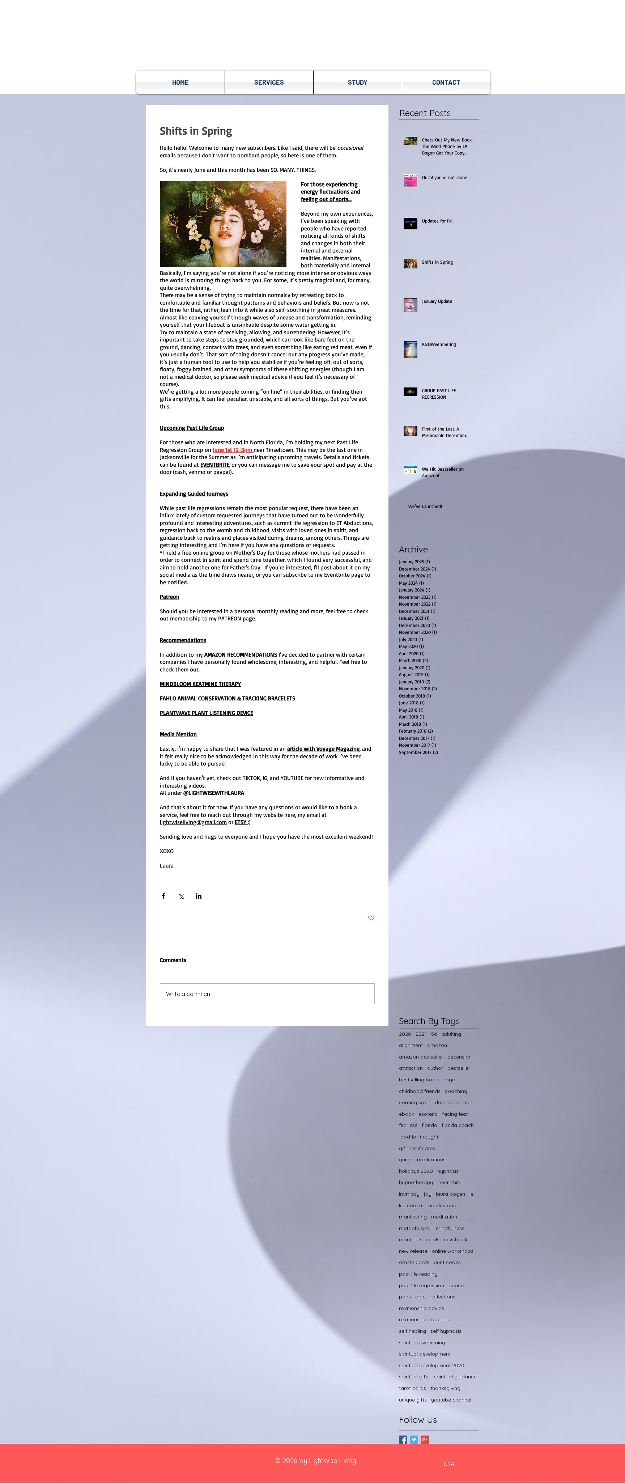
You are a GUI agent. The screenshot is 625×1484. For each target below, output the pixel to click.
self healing (412, 1331)
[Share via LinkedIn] (198, 895)
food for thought (418, 1136)
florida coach (458, 1125)
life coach (410, 1205)
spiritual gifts (414, 1376)
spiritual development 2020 (431, 1365)
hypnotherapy (416, 1182)
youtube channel (451, 1399)
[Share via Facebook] (163, 895)
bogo (448, 1079)
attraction (411, 1068)
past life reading (418, 1274)
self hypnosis (446, 1331)
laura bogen (450, 1194)
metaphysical (415, 1228)
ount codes (447, 1262)
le (471, 1194)
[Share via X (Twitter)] (181, 895)
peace (456, 1285)
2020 (405, 1034)
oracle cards (414, 1262)
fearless (408, 1125)
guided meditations (422, 1159)
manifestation (442, 1205)
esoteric (428, 1114)
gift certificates (417, 1148)
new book (455, 1239)
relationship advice (421, 1308)
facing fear (455, 1114)
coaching (456, 1091)
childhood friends (420, 1091)
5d (434, 1034)
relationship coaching (425, 1319)
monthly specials (419, 1239)
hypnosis (448, 1171)
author (435, 1068)
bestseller (458, 1068)
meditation (444, 1216)
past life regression (421, 1285)
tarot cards (412, 1388)
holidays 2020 (416, 1171)
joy (427, 1194)
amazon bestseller (421, 1056)
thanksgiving (445, 1388)
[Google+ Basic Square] (425, 1440)
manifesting (413, 1216)
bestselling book (418, 1079)
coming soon (414, 1102)
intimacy (409, 1194)
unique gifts (413, 1399)
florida (429, 1125)
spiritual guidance (455, 1376)
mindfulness (450, 1228)
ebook (406, 1114)
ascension (459, 1056)
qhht (420, 1296)
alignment (411, 1045)
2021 (421, 1034)
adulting (451, 1034)
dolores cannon (453, 1102)
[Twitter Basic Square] (414, 1440)
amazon (437, 1045)
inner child (449, 1182)
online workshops (452, 1251)
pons (405, 1296)
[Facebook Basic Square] (403, 1440)
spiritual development (425, 1354)
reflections (442, 1296)
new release (413, 1251)
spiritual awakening (422, 1342)
